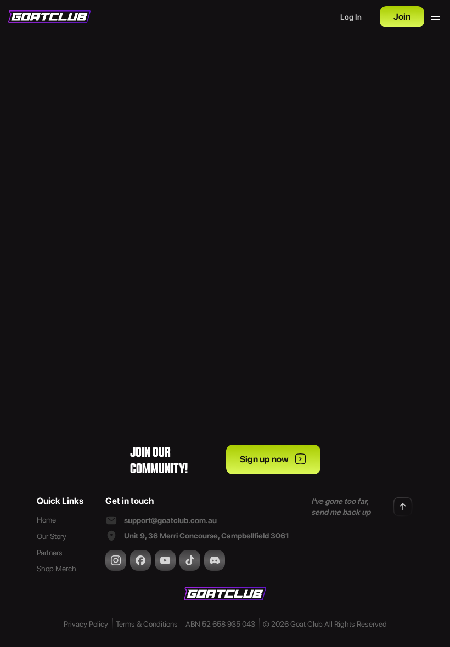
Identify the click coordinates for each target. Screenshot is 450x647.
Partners (50, 552)
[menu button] (435, 17)
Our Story (51, 536)
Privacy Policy (86, 624)
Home (46, 519)
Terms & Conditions (147, 624)
